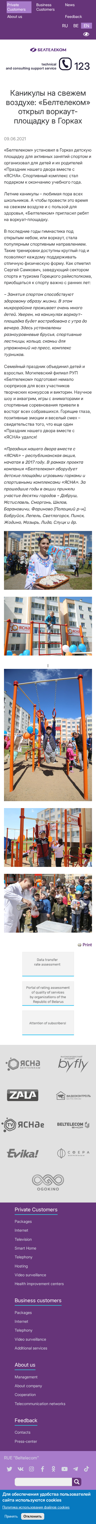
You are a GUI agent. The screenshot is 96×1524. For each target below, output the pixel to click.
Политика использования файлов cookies (36, 1507)
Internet (21, 1230)
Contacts (22, 1432)
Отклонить (32, 1516)
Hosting (21, 1266)
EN (86, 25)
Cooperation (25, 1394)
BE (75, 25)
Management (26, 1377)
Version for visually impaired (86, 34)
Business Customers (45, 6)
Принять (11, 1516)
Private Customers (16, 6)
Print (87, 944)
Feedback (73, 16)
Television (23, 1239)
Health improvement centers (39, 1283)
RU (65, 25)
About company (28, 1385)
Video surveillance (30, 1275)
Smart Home (25, 1248)
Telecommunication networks (40, 1403)
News (70, 4)
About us (14, 16)
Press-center (26, 1441)
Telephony (24, 1257)
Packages (23, 1221)
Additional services (31, 1348)
